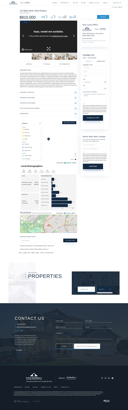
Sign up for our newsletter (86, 346)
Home (20, 252)
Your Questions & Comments (90, 91)
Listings (25, 252)
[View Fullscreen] (22, 222)
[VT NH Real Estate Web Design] (106, 401)
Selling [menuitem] (75, 2)
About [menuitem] (105, 2)
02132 (42, 252)
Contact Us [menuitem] (117, 2)
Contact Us (85, 42)
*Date (84, 79)
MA (29, 252)
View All (101, 289)
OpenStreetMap (69, 232)
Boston (37, 252)
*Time (84, 85)
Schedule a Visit (101, 61)
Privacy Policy (85, 113)
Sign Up (120, 7)
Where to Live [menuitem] (94, 2)
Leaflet (64, 232)
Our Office (19, 350)
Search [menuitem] (55, 2)
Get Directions (70, 240)
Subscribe (93, 166)
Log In (115, 7)
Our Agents (91, 42)
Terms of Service (94, 123)
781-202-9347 (88, 38)
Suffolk (33, 252)
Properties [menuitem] (65, 2)
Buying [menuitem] (83, 2)
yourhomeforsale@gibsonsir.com (26, 327)
